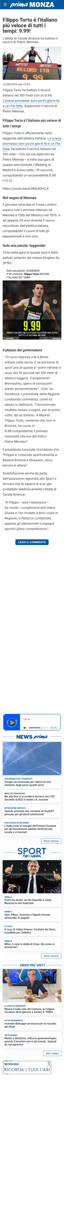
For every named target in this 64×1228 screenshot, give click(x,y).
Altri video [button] (52, 1053)
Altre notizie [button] (51, 841)
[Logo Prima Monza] (32, 4)
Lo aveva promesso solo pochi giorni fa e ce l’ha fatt (32, 143)
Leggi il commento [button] (32, 542)
